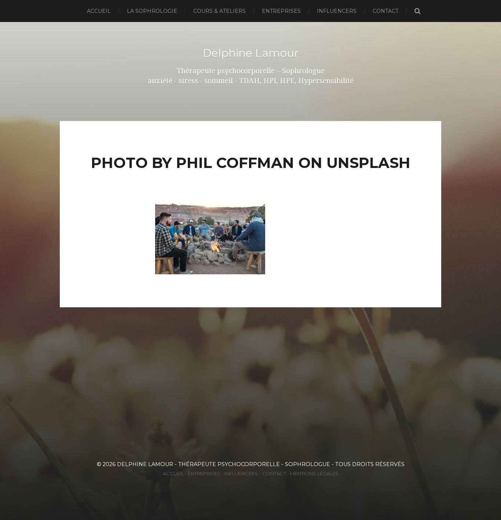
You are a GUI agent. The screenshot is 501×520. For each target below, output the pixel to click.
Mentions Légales (314, 473)
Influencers (336, 11)
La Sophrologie (152, 11)
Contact (385, 11)
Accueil (99, 11)
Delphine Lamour (251, 52)
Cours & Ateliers (219, 11)
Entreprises (281, 11)
